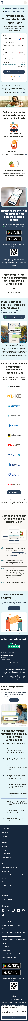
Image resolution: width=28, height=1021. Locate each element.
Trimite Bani (5, 846)
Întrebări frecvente (7, 899)
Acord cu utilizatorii (7, 921)
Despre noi (5, 832)
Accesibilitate (5, 946)
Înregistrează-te (6, 857)
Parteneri (4, 878)
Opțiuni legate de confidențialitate (11, 936)
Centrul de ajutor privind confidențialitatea (14, 939)
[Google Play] (14, 232)
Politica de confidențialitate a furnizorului (13, 932)
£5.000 (20, 45)
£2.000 (13, 45)
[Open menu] (25, 2)
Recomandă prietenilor (8, 889)
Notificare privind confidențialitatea (12, 929)
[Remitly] (2, 2)
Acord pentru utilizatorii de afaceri (11, 925)
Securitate (5, 943)
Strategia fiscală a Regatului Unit (11, 953)
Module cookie (6, 950)
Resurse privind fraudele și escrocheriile (12, 874)
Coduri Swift (5, 871)
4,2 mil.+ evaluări (15, 11)
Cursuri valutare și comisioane (10, 867)
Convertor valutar (7, 885)
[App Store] (14, 238)
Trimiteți (5, 36)
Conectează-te (6, 853)
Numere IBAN (5, 882)
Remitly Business (6, 850)
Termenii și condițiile (21, 92)
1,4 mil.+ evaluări (15, 9)
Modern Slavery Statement (9, 957)
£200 (5, 45)
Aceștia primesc (7, 49)
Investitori (4, 836)
